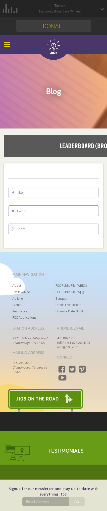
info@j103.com (67, 347)
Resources (19, 311)
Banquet (61, 298)
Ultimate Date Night (69, 311)
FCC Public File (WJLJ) (69, 292)
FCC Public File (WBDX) (71, 285)
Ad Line (17, 298)
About (16, 285)
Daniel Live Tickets (68, 305)
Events (16, 305)
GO (76, 502)
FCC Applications (24, 317)
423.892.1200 (66, 338)
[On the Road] (53, 399)
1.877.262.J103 (80, 343)
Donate (53, 26)
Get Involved (21, 292)
